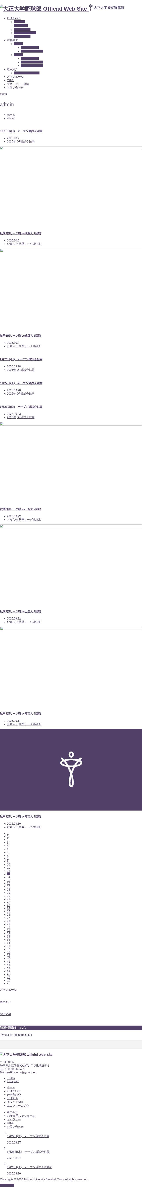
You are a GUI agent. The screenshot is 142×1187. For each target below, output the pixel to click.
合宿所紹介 (21, 25)
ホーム (11, 1087)
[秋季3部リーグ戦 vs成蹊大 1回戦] (71, 251)
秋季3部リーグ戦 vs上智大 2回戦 (20, 509)
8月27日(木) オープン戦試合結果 (28, 1136)
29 (8, 924)
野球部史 (19, 21)
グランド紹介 (22, 29)
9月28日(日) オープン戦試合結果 (21, 359)
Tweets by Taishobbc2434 (16, 1034)
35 (8, 942)
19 (8, 892)
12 (8, 870)
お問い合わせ (15, 87)
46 (8, 977)
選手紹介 (12, 1112)
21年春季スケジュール (21, 1115)
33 (8, 936)
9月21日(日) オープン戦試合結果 (21, 406)
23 (8, 905)
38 (8, 952)
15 (8, 880)
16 (8, 883)
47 (8, 980)
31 (8, 930)
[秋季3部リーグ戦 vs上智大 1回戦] (71, 526)
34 (8, 939)
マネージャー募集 (18, 83)
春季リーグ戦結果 (32, 51)
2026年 (18, 43)
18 (8, 889)
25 (8, 911)
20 (8, 895)
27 (8, 917)
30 (8, 927)
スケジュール (15, 76)
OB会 (10, 80)
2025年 (18, 54)
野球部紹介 (14, 18)
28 (8, 920)
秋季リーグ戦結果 (32, 65)
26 (8, 914)
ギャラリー (14, 1119)
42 (8, 964)
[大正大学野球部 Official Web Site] (65, 9)
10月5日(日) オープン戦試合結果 (21, 131)
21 (8, 899)
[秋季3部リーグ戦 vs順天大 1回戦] (71, 809)
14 (8, 877)
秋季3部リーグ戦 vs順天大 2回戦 (20, 713)
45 (8, 974)
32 (8, 933)
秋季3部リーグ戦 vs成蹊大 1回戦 (20, 335)
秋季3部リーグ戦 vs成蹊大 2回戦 (20, 233)
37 (8, 949)
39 (8, 955)
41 (8, 961)
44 (8, 971)
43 (8, 967)
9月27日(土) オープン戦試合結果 (21, 383)
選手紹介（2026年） (26, 73)
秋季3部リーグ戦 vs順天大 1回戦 (20, 816)
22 (8, 902)
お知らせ (12, 243)
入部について (22, 36)
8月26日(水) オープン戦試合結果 (28, 1151)
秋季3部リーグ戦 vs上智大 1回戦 (20, 611)
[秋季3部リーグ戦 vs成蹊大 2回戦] (71, 148)
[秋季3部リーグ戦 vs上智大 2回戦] (71, 424)
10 (8, 864)
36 (8, 945)
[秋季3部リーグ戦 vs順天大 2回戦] (71, 629)
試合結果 (12, 40)
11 (8, 867)
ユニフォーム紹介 (25, 32)
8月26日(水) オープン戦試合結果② (29, 1167)
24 (8, 908)
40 (8, 958)
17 (8, 886)
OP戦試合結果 (30, 47)
